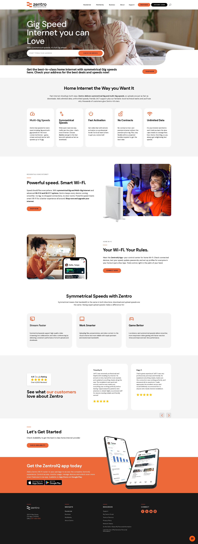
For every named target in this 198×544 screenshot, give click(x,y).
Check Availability (37, 445)
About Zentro (69, 520)
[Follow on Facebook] (142, 511)
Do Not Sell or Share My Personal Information (117, 527)
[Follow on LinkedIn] (151, 511)
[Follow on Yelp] (146, 511)
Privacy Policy (107, 520)
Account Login (159, 5)
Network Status (108, 523)
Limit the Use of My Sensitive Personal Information (115, 530)
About (122, 5)
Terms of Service (108, 517)
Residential (87, 5)
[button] (161, 415)
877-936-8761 (36, 518)
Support (132, 5)
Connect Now (112, 270)
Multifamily (100, 5)
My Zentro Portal (108, 514)
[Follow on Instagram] (155, 511)
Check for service (90, 53)
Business (112, 5)
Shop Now (144, 5)
